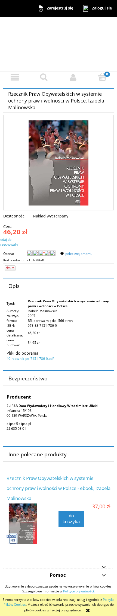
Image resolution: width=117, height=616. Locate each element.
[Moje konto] (73, 77)
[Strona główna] (58, 43)
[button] (14, 77)
